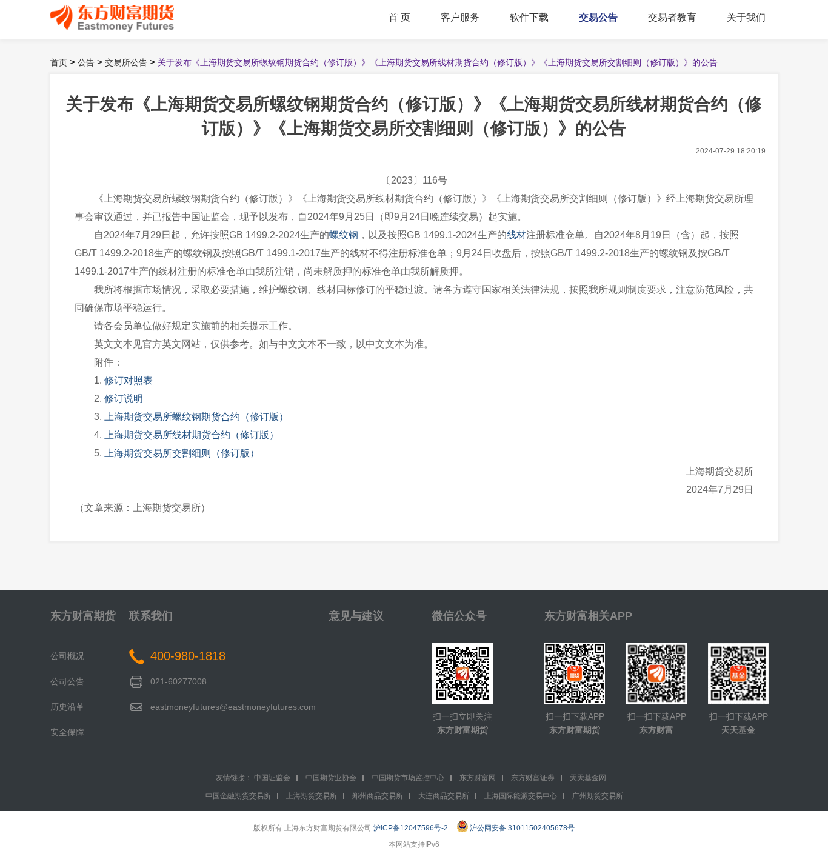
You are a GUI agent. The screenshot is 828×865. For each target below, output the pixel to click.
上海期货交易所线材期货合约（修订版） (191, 435)
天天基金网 (588, 778)
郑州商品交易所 (377, 796)
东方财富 (656, 730)
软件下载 (529, 17)
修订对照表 (128, 380)
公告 (86, 62)
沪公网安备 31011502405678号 (522, 828)
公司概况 (67, 656)
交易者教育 (672, 17)
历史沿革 (67, 707)
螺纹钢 (343, 235)
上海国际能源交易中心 (520, 796)
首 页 (399, 17)
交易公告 (598, 17)
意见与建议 (356, 616)
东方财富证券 (533, 778)
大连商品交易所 (443, 796)
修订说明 (123, 398)
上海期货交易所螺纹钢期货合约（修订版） (196, 417)
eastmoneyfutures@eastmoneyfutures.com (233, 707)
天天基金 (738, 730)
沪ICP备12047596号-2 (410, 828)
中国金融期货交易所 (238, 796)
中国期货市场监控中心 (408, 778)
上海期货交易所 (311, 796)
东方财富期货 (83, 616)
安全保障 (67, 732)
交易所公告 (126, 62)
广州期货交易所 (597, 796)
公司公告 (67, 681)
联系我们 (151, 616)
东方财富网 (477, 778)
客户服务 (460, 17)
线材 (516, 235)
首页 (58, 62)
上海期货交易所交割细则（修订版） (181, 453)
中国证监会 (272, 778)
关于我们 (746, 17)
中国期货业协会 (330, 778)
